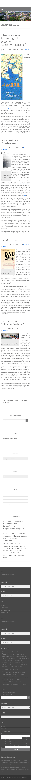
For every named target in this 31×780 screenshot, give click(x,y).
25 (5, 745)
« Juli (2, 752)
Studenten (25, 677)
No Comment (26, 49)
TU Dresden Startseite (8, 440)
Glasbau (23, 664)
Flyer (25, 195)
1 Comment (26, 328)
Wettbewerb (5, 557)
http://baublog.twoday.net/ (7, 771)
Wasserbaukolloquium (22, 555)
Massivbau (5, 149)
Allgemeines (5, 246)
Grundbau (5, 50)
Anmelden (5, 495)
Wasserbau (12, 555)
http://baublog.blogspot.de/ (8, 764)
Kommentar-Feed (7, 501)
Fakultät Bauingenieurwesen (10, 438)
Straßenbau (24, 548)
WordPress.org (6, 504)
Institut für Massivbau (24, 184)
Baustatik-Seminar (22, 524)
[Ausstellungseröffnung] (10, 336)
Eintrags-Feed (6, 498)
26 (10, 745)
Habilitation (24, 536)
